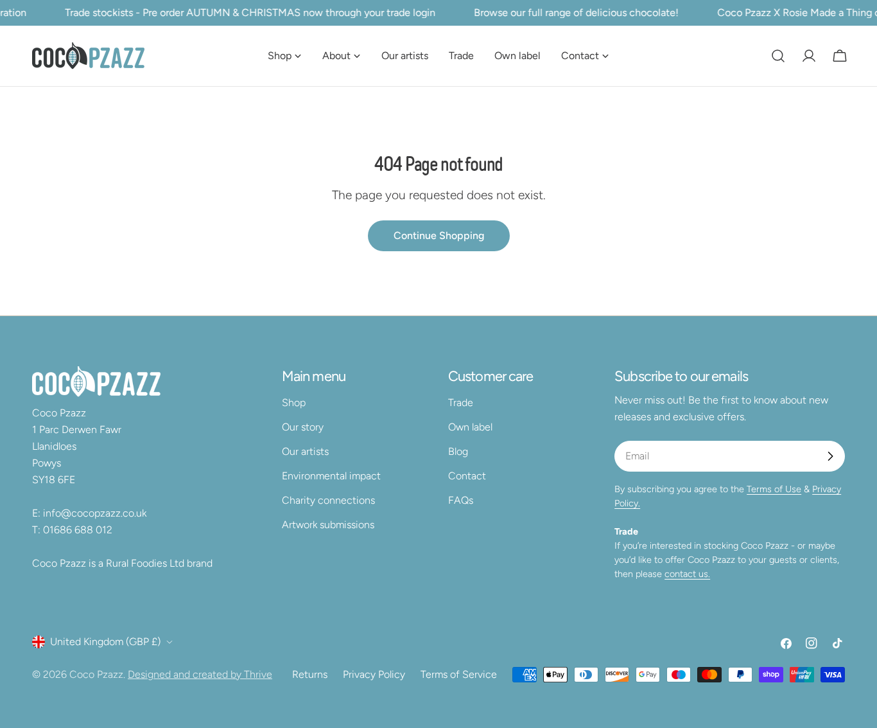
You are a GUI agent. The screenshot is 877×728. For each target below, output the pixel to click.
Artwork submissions (328, 525)
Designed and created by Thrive (200, 674)
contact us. (687, 574)
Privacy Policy (374, 674)
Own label (470, 427)
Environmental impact (331, 476)
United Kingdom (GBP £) (105, 641)
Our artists (305, 451)
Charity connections (328, 500)
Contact (467, 476)
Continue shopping (439, 235)
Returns (309, 674)
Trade (460, 402)
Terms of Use (774, 489)
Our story (303, 427)
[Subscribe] (830, 456)
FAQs (460, 500)
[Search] (778, 56)
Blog (458, 451)
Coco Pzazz (96, 674)
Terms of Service (459, 674)
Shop (294, 402)
